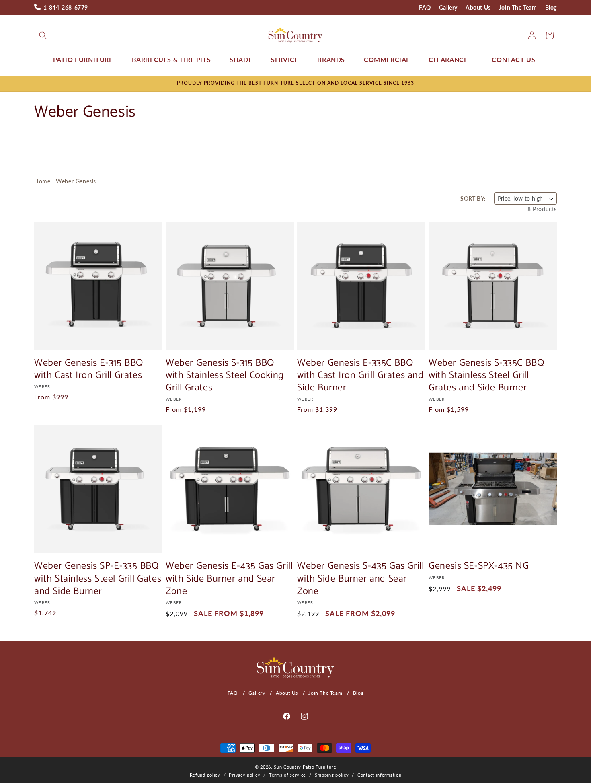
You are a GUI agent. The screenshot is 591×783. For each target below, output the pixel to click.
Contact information (379, 774)
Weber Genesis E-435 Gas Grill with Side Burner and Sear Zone (229, 579)
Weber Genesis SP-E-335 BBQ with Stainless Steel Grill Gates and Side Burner (97, 579)
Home (42, 181)
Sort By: (473, 198)
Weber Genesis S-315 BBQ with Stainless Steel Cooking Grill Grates (225, 376)
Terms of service (287, 774)
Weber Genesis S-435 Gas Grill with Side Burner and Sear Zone (360, 579)
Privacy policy (244, 774)
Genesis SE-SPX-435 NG (479, 566)
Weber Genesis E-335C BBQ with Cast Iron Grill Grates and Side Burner (360, 376)
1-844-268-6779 (65, 7)
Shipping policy (332, 774)
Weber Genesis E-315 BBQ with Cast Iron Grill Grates (88, 369)
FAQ (425, 7)
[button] (43, 35)
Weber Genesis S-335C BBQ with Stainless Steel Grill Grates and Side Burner (486, 376)
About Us (478, 7)
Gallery (448, 7)
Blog (551, 7)
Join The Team (518, 7)
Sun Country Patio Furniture (305, 766)
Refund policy (205, 774)
